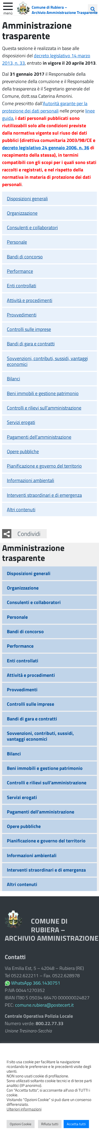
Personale (17, 242)
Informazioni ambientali (30, 480)
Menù (7, 13)
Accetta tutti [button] (76, 1124)
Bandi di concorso (25, 256)
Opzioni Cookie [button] (20, 1124)
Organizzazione (22, 213)
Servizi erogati (21, 422)
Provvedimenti (21, 314)
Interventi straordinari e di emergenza (44, 495)
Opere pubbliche (23, 451)
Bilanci (13, 378)
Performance (20, 271)
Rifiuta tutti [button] (49, 1124)
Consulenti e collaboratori (32, 227)
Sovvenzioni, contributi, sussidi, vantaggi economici (47, 361)
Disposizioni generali (27, 198)
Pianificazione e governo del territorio (44, 466)
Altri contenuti (21, 509)
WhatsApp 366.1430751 (35, 983)
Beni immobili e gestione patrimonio (43, 393)
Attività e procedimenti (29, 300)
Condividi (28, 533)
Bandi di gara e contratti (31, 343)
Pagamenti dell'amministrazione (39, 437)
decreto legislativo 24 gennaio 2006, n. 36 (45, 147)
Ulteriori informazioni (24, 1109)
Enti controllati (21, 285)
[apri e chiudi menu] (8, 6)
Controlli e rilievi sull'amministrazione (44, 408)
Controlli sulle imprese (29, 329)
